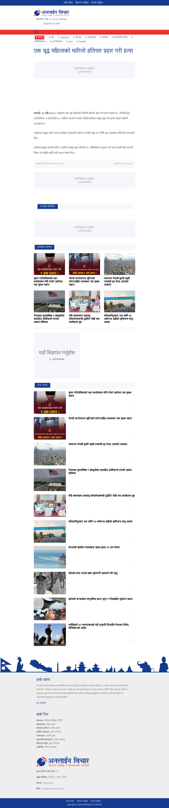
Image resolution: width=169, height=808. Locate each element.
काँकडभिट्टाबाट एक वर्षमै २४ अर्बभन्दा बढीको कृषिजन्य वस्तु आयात (118, 319)
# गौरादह (77, 37)
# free (69, 41)
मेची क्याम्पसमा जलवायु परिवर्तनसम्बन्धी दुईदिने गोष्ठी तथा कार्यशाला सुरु (84, 319)
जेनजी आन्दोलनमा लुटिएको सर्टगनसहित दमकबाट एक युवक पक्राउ (84, 281)
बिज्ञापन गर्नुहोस (82, 3)
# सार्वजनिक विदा (120, 37)
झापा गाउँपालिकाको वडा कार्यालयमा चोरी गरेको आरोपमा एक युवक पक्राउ (48, 281)
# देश (51, 37)
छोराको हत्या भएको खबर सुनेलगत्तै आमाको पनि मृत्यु (93, 573)
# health (81, 41)
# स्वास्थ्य (104, 37)
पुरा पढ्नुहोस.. (41, 703)
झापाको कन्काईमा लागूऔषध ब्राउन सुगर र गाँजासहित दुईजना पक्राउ (101, 599)
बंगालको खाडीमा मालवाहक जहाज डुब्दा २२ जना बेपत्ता (94, 547)
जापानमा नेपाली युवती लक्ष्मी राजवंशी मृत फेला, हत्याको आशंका (117, 281)
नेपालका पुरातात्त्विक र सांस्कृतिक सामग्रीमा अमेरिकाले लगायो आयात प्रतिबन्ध (49, 319)
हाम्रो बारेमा (68, 3)
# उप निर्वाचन (56, 41)
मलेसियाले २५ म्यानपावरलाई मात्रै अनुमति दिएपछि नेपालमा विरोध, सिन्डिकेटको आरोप (99, 627)
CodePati (98, 804)
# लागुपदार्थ (90, 37)
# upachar (63, 37)
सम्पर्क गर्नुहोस (97, 3)
